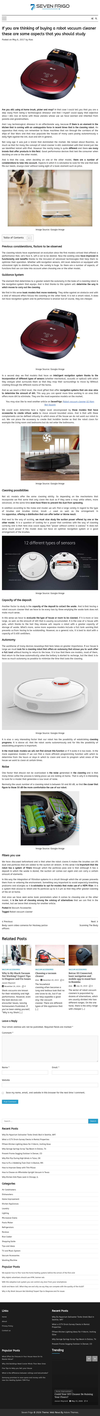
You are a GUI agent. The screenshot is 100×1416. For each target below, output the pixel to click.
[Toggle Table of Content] (28, 238)
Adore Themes (71, 1412)
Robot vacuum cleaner (21, 912)
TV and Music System (11, 1251)
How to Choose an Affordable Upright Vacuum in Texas (25, 1172)
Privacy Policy (7, 1326)
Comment (7, 1033)
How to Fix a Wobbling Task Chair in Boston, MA (22, 1163)
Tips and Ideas (8, 1246)
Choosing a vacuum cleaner (45, 975)
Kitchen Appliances (10, 1204)
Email (55, 1067)
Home (4, 1317)
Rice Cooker (7, 1237)
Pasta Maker (7, 1223)
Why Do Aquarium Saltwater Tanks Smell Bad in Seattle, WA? (29, 1135)
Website (6, 1080)
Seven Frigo (27, 1412)
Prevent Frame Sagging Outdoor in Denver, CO (22, 1153)
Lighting (5, 1213)
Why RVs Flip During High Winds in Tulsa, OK (21, 1158)
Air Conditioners (9, 1190)
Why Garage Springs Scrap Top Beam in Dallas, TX (24, 1149)
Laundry (5, 1208)
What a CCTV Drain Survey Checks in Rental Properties (25, 1139)
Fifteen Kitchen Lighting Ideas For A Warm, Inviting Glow (26, 1144)
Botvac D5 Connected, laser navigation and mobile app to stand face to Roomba (82, 977)
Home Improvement (10, 1199)
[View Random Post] (92, 19)
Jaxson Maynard (8, 983)
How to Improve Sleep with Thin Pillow (19, 1168)
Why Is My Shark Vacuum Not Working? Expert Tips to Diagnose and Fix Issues (16, 976)
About (4, 1321)
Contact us (6, 1331)
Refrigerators (8, 1227)
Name (5, 1067)
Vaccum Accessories (21, 908)
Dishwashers (7, 1194)
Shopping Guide (8, 1241)
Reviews (5, 1232)
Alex (31, 39)
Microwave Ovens (9, 1218)
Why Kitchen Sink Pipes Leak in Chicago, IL (20, 1177)
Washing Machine (9, 1260)
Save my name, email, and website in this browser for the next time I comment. (45, 1092)
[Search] (96, 19)
